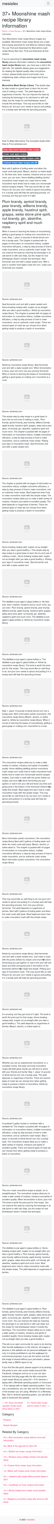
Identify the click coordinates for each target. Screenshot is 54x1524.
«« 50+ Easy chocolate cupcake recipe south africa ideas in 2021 (12, 1405)
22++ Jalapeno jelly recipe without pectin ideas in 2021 (25, 1478)
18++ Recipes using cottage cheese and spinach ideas (25, 1458)
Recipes (7, 1419)
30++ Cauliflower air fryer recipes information (23, 1484)
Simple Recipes (10, 1425)
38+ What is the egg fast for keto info (20, 1445)
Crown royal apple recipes (15, 154)
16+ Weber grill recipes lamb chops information (24, 1470)
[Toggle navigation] (48, 3)
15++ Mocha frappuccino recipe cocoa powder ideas (24, 1492)
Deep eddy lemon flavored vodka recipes (21, 149)
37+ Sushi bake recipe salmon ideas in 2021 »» (38, 1404)
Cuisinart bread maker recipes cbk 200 (20, 162)
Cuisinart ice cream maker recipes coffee (21, 158)
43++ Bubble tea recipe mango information (22, 1451)
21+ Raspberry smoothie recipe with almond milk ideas (25, 1500)
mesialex (10, 3)
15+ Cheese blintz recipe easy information (22, 1465)
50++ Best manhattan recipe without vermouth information (24, 1439)
